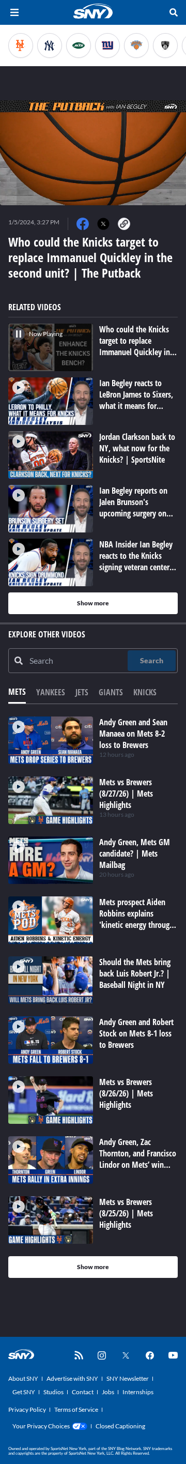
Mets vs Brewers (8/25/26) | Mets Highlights (126, 1213)
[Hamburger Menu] (14, 12)
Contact (83, 1392)
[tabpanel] (93, 997)
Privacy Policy (27, 1409)
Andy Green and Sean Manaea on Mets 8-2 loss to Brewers (133, 733)
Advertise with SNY (72, 1378)
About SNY (23, 1378)
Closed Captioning (120, 1426)
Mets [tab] (17, 691)
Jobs (108, 1392)
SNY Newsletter (127, 1378)
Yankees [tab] (50, 692)
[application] (93, 152)
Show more (93, 603)
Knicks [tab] (145, 692)
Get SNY (23, 1392)
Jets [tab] (81, 692)
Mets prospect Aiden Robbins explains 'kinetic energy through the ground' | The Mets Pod (136, 924)
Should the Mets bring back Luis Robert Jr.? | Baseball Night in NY (135, 973)
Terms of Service (76, 1409)
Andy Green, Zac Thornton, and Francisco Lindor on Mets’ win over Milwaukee (137, 1159)
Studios (53, 1392)
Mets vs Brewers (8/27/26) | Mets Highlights (126, 793)
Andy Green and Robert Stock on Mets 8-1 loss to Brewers (136, 1033)
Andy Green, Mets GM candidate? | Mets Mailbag (134, 853)
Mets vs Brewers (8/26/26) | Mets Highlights (126, 1093)
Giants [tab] (111, 692)
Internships (137, 1392)
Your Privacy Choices (41, 1426)
